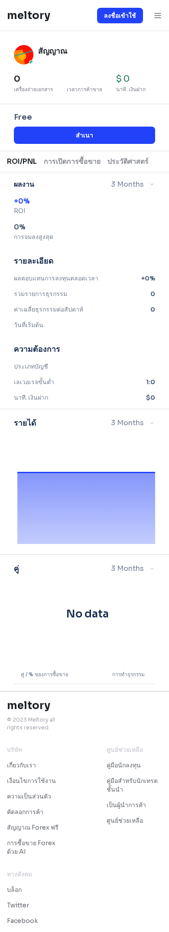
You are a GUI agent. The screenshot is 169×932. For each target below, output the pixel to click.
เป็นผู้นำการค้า (126, 805)
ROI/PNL (22, 161)
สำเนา (84, 135)
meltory (28, 15)
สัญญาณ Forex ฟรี (32, 827)
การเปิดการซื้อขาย (72, 161)
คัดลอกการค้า (25, 812)
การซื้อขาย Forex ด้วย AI (31, 847)
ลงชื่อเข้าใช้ (120, 15)
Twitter (18, 905)
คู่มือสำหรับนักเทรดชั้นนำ (132, 785)
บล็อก (14, 890)
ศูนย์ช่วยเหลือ (125, 820)
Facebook (22, 921)
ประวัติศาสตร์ (128, 161)
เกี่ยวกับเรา (21, 765)
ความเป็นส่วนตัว (29, 796)
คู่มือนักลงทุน (124, 765)
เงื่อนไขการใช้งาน (31, 781)
